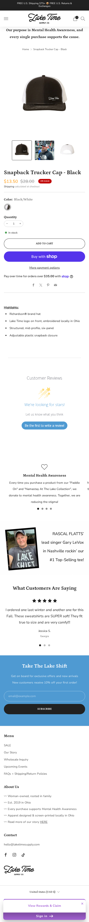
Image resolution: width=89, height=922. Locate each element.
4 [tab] (51, 509)
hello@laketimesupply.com (22, 844)
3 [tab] (47, 509)
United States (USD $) (42, 891)
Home (25, 49)
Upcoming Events (15, 767)
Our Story (10, 752)
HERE (44, 822)
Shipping (9, 186)
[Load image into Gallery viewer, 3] (67, 150)
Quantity (10, 217)
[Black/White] (7, 207)
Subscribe (44, 709)
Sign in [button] (42, 916)
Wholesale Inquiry (16, 759)
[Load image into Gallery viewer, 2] (44, 150)
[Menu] (6, 19)
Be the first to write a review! (44, 425)
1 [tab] (38, 509)
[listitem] (44, 5)
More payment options (44, 268)
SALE (7, 745)
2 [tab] (42, 509)
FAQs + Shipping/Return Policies (25, 774)
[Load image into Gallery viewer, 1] (22, 150)
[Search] (83, 18)
